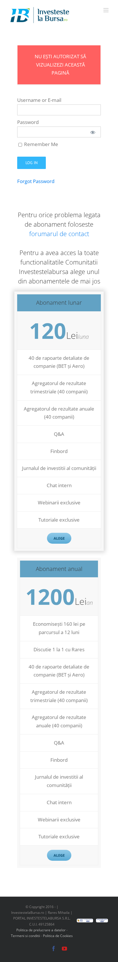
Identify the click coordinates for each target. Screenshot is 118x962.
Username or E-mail (39, 100)
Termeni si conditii (26, 935)
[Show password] (93, 132)
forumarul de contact (59, 233)
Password (28, 122)
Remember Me (40, 144)
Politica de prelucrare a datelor (41, 930)
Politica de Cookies (58, 935)
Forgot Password (35, 181)
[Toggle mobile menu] (106, 10)
